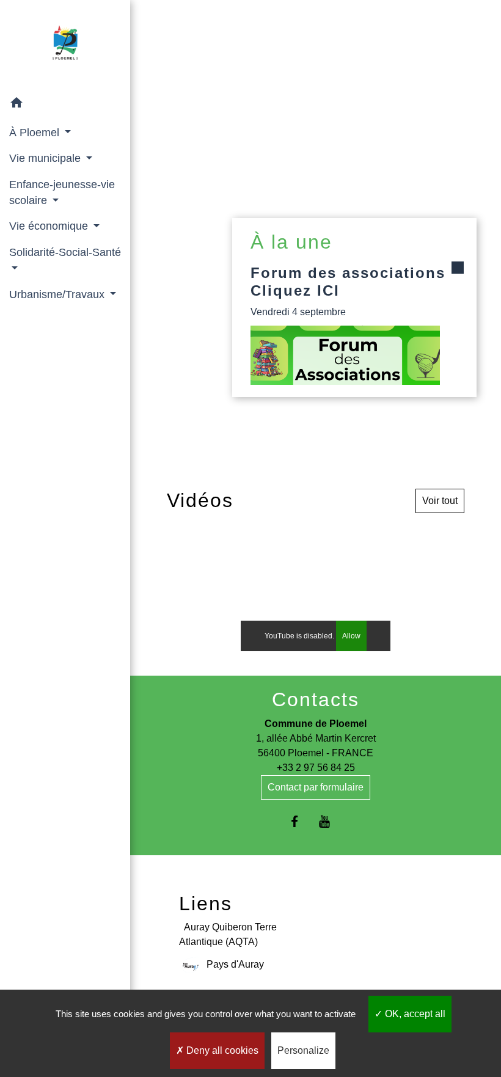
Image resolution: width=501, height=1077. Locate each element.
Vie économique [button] (50, 226)
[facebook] (300, 821)
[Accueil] (65, 45)
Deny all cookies (221, 1050)
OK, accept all (413, 1014)
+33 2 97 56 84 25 (316, 767)
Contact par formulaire (316, 787)
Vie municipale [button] (46, 158)
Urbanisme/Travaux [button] (58, 294)
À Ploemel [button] (35, 132)
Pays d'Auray (235, 964)
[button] (65, 104)
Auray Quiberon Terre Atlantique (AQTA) (228, 934)
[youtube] (331, 821)
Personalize (303, 1050)
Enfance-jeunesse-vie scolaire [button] (62, 192)
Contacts (315, 699)
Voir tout (440, 500)
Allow (351, 636)
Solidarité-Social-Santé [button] (65, 252)
